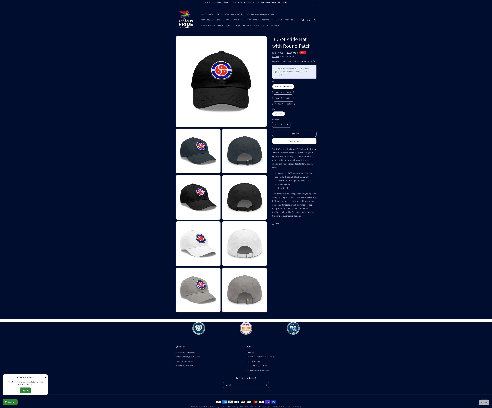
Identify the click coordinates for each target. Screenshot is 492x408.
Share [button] (277, 224)
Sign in (25, 390)
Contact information (278, 406)
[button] (232, 14)
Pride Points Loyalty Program (188, 357)
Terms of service (250, 406)
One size (278, 114)
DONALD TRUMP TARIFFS (186, 366)
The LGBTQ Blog (253, 361)
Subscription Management (186, 352)
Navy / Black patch (283, 98)
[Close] (46, 377)
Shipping (275, 56)
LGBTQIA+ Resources (184, 361)
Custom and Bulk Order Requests (260, 357)
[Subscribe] (266, 385)
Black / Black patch (283, 86)
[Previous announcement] (176, 2)
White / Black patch (283, 104)
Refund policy (226, 406)
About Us (250, 352)
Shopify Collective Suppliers (258, 370)
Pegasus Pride (201, 407)
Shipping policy (264, 406)
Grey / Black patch (283, 92)
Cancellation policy (294, 406)
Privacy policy (238, 406)
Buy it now (294, 141)
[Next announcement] (315, 2)
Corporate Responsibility (257, 366)
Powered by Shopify (212, 407)
